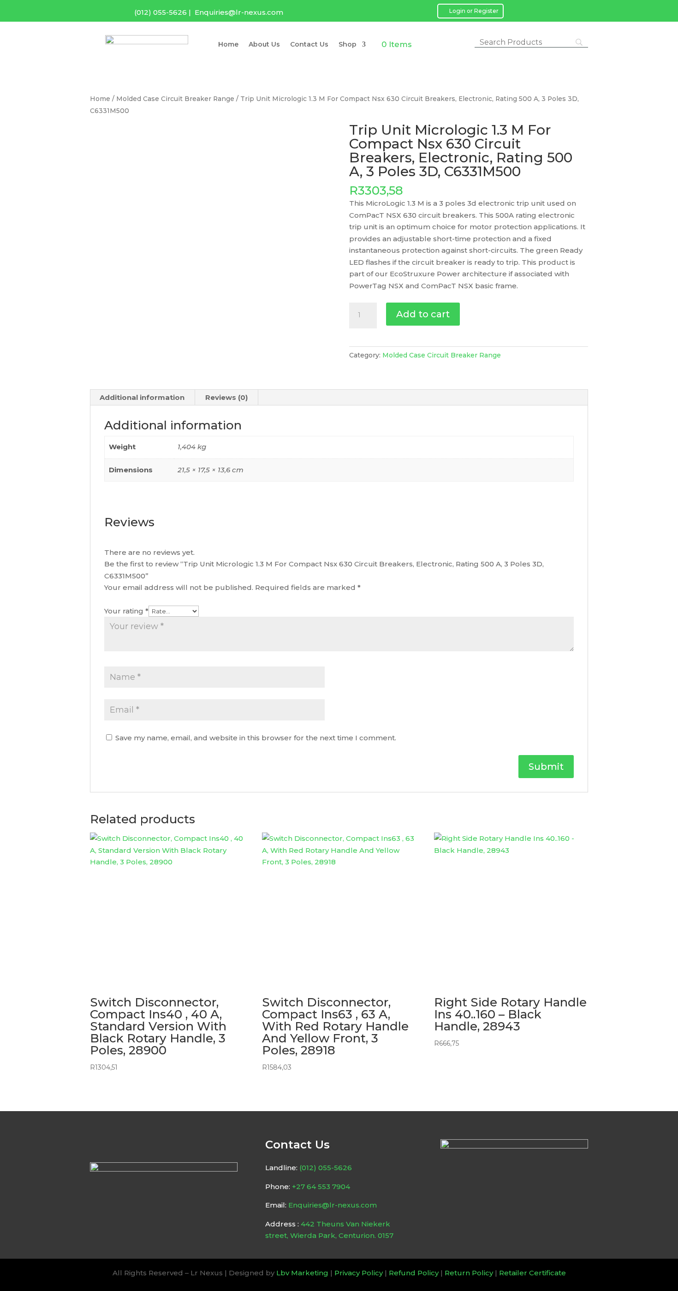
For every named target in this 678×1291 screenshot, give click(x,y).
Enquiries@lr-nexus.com (239, 12)
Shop (348, 44)
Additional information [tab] (142, 397)
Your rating (126, 611)
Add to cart (423, 314)
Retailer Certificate (532, 1272)
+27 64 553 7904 (321, 1186)
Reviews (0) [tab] (226, 397)
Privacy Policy (358, 1272)
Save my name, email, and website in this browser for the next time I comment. (255, 737)
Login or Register (474, 10)
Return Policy (469, 1272)
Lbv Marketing (302, 1272)
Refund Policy (414, 1272)
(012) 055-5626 (160, 12)
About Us (264, 44)
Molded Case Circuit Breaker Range (175, 98)
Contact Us (309, 44)
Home (228, 44)
